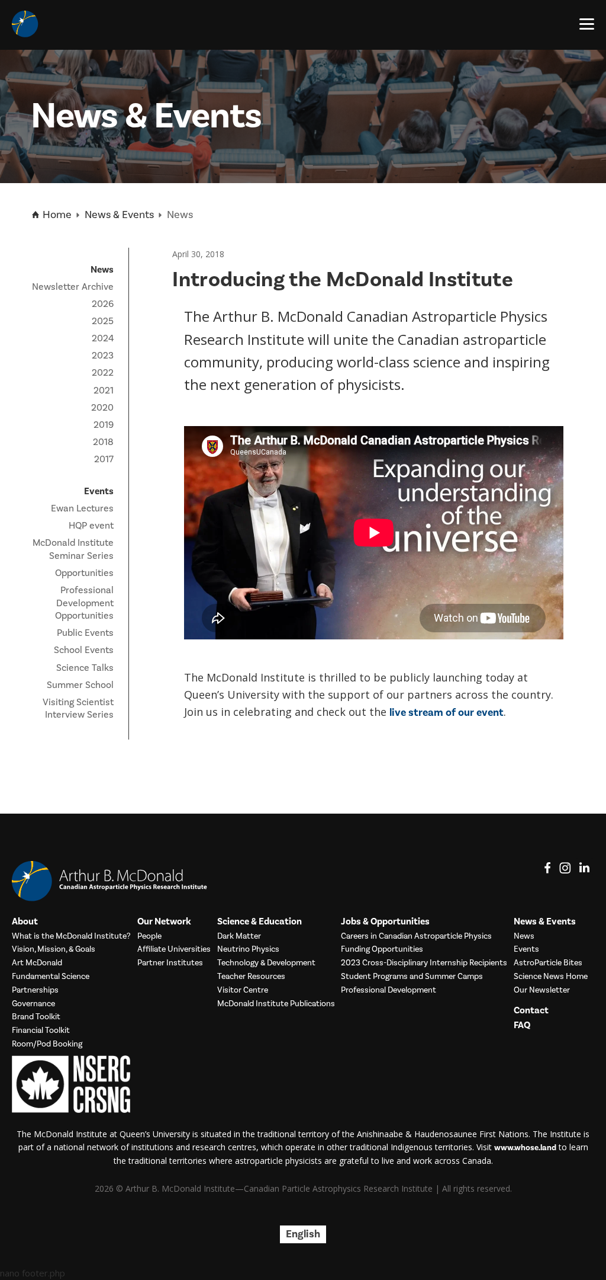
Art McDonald (37, 963)
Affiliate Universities (174, 950)
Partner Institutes (170, 963)
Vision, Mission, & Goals (53, 950)
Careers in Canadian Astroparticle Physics (416, 937)
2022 (103, 373)
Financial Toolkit (41, 1031)
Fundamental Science (50, 977)
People (149, 937)
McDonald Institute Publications (276, 1004)
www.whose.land (525, 1148)
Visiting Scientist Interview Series (78, 708)
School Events (84, 650)
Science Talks (85, 668)
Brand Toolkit (36, 1017)
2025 (103, 321)
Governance (33, 1004)
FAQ (522, 1025)
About (25, 921)
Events (526, 950)
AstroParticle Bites (548, 963)
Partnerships (35, 990)
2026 (103, 304)
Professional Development (388, 990)
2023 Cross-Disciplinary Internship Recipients (424, 963)
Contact (531, 1010)
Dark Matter (239, 937)
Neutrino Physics (248, 950)
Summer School (80, 685)
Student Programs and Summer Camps (412, 977)
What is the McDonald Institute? (71, 937)
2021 (104, 390)
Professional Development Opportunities (84, 603)
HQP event (91, 526)
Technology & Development (266, 963)
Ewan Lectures (82, 508)
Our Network (164, 921)
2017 (104, 459)
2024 (103, 338)
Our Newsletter (542, 990)
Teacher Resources (251, 977)
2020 (102, 408)
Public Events (85, 633)
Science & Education (259, 921)
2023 (103, 355)
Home (56, 215)
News (524, 937)
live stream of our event (446, 712)
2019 (104, 425)
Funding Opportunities (382, 950)
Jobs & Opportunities (385, 921)
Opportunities (84, 573)
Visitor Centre (242, 990)
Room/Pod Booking (47, 1044)
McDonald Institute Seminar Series (73, 549)
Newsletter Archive (73, 287)
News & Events (119, 215)
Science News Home (551, 977)
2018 (103, 442)
